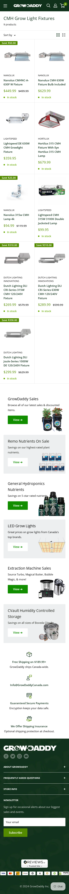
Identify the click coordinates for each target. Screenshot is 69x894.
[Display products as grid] (58, 35)
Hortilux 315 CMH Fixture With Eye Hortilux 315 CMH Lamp (49, 150)
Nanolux (9, 75)
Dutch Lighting (13, 352)
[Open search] (48, 6)
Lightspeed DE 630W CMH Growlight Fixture (17, 147)
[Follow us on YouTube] (26, 756)
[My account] (55, 6)
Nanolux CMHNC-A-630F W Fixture (16, 82)
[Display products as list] (63, 35)
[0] (62, 6)
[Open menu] (5, 5)
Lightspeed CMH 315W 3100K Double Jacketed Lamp (51, 219)
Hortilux (43, 138)
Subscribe (15, 833)
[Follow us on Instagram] (19, 756)
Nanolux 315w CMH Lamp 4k (16, 217)
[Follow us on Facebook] (6, 756)
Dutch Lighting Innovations (13, 279)
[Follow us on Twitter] (12, 756)
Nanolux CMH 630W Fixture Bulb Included (51, 82)
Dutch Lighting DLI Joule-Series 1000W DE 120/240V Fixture (17, 361)
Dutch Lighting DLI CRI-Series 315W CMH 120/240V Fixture (15, 292)
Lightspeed (10, 138)
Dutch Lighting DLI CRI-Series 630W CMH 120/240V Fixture (50, 292)
